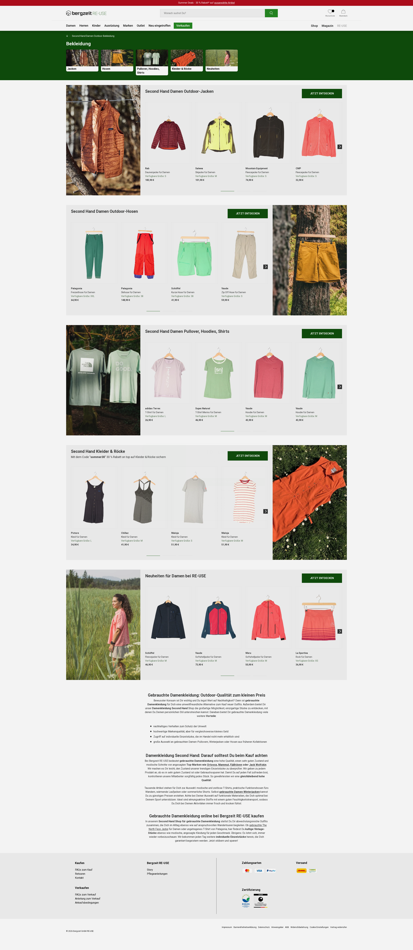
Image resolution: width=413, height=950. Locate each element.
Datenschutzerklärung (231, 504)
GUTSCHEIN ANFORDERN (227, 474)
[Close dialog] (265, 441)
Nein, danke (227, 483)
